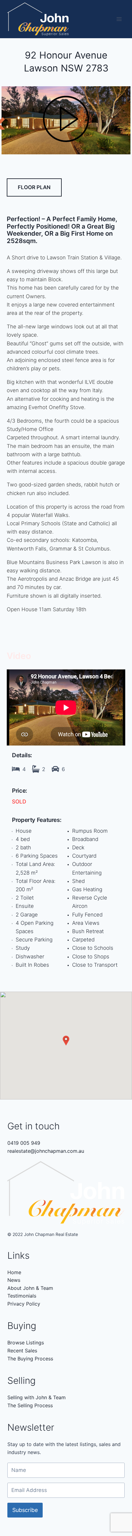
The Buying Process (30, 1358)
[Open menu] (119, 19)
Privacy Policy (23, 1304)
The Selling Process (30, 1405)
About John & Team (30, 1288)
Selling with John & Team (36, 1397)
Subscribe (25, 1510)
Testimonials (21, 1296)
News (13, 1280)
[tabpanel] (66, 120)
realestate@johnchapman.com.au (45, 1151)
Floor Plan (34, 187)
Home (14, 1272)
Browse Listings (25, 1342)
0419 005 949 (23, 1143)
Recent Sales (22, 1350)
